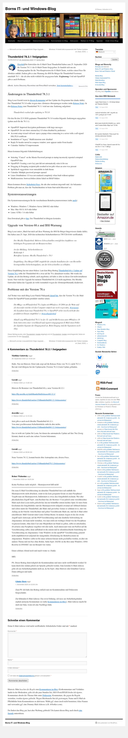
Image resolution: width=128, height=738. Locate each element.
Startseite (11, 41)
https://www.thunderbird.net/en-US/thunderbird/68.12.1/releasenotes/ (39, 400)
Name (10, 660)
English (21, 64)
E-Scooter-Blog (99, 85)
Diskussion (74, 41)
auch (74, 200)
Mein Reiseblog (100, 80)
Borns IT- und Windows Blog (104, 69)
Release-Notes (16, 106)
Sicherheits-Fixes (33, 184)
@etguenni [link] (74, 307)
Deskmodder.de (101, 343)
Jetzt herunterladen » (65, 85)
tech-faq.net (100, 334)
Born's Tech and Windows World (105, 71)
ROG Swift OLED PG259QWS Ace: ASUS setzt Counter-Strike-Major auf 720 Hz (107, 124)
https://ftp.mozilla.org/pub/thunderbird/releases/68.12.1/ (33, 394)
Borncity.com (99, 67)
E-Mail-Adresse (13, 668)
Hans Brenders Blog (103, 329)
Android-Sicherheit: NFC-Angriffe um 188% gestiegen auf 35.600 (106, 114)
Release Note (78, 103)
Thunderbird (30, 334)
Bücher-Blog (99, 76)
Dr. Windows (101, 345)
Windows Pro (101, 325)
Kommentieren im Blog (59, 41)
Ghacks (99, 327)
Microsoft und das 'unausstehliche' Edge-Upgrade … (26, 49)
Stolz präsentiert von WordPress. (107, 723)
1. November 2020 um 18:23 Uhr (23, 479)
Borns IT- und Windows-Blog (30, 8)
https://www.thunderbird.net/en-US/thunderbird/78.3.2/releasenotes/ (38, 463)
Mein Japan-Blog (100, 82)
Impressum (98, 157)
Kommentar (12, 631)
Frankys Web (101, 347)
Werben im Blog (100, 161)
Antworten (15, 371)
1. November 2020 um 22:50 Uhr (27, 584)
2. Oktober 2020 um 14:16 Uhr (22, 416)
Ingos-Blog (100, 331)
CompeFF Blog (101, 340)
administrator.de (102, 336)
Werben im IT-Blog (87, 41)
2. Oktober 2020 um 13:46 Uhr (22, 383)
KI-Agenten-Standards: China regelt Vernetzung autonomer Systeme (107, 135)
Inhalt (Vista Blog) (111, 41)
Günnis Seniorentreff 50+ (102, 78)
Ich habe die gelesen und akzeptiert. (30, 676)
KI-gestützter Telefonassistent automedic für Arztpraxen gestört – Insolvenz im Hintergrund (108, 418)
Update (38, 334)
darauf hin (54, 295)
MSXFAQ (100, 338)
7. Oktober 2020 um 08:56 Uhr (22, 452)
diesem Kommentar (37, 100)
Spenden (99, 41)
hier (27, 218)
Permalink (25, 336)
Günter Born (40, 60)
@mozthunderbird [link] (49, 313)
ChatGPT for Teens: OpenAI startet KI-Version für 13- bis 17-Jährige (107, 145)
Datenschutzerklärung (41, 41)
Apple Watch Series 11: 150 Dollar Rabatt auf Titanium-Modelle (107, 103)
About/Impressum (24, 41)
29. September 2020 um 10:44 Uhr (23, 358)
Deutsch (101, 52)
